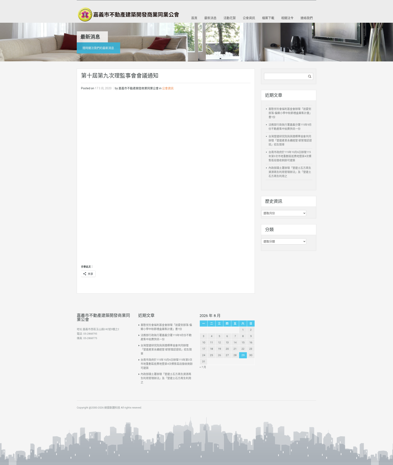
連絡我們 (306, 18)
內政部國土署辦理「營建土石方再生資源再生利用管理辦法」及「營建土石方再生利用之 (290, 172)
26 (219, 355)
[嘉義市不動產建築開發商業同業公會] (128, 14)
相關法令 (287, 18)
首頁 (194, 18)
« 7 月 (203, 367)
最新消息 (210, 18)
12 (219, 342)
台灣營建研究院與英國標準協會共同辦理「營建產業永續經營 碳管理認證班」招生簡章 (290, 140)
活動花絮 (230, 18)
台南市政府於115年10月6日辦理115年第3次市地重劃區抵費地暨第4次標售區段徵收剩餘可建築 (290, 156)
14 (235, 342)
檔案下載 (268, 18)
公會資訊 (249, 18)
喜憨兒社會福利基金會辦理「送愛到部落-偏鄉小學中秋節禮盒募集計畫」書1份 (290, 113)
